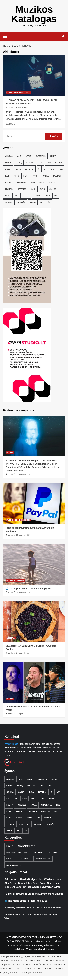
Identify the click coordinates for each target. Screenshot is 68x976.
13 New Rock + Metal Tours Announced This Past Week (30, 916)
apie (19, 156)
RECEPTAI (10, 638)
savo (42, 189)
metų (16, 176)
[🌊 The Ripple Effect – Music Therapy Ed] (34, 564)
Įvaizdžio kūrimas (42, 964)
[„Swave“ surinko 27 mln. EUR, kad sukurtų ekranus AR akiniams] (34, 75)
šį (49, 202)
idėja (18, 169)
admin (10, 108)
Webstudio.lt (11, 743)
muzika (45, 176)
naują (8, 182)
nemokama (21, 182)
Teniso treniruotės (10, 968)
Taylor (25, 196)
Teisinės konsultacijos (48, 956)
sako (33, 189)
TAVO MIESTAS (25, 859)
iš (38, 169)
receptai (9, 189)
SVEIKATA (10, 859)
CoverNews (32, 949)
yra (42, 202)
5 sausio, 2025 (22, 108)
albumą (9, 156)
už (55, 196)
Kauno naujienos (54, 968)
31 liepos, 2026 (22, 714)
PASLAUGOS (39, 852)
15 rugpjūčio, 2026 (23, 474)
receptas (22, 189)
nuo (33, 182)
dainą (19, 163)
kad (53, 169)
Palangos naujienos (32, 972)
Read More (10, 124)
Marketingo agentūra (22, 956)
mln (25, 176)
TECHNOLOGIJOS (43, 859)
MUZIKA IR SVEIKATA (15, 581)
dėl (40, 163)
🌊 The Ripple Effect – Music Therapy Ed (28, 588)
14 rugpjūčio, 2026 (23, 653)
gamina (58, 163)
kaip (7, 176)
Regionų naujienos (10, 972)
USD (48, 196)
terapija (38, 196)
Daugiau (30, 163)
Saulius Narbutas (21, 964)
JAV (45, 169)
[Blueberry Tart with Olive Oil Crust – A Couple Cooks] (34, 621)
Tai (16, 196)
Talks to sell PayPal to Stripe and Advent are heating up (33, 893)
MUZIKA (9, 453)
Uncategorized (13, 865)
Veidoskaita (59, 964)
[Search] (63, 36)
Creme (53, 156)
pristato (53, 182)
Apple (28, 156)
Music (34, 176)
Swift (8, 196)
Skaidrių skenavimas (11, 960)
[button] (6, 36)
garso (8, 169)
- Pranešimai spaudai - (32, 968)
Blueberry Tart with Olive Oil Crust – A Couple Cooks (32, 907)
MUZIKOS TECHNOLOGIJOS (18, 92)
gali (49, 163)
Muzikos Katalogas (34, 14)
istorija (29, 169)
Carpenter (41, 156)
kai (61, 169)
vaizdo (8, 202)
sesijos (52, 189)
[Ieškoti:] (25, 136)
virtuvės (20, 202)
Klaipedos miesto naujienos (39, 960)
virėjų (33, 202)
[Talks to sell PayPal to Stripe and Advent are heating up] (34, 503)
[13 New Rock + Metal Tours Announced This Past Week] (34, 682)
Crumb (8, 163)
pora (41, 182)
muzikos (57, 176)
